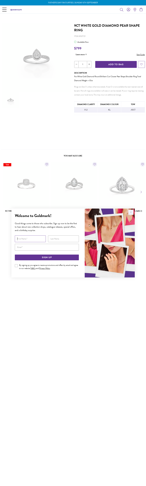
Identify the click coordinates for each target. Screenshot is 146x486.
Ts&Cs (33, 268)
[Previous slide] (4, 191)
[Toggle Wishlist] (46, 164)
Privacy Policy (44, 268)
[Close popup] (130, 212)
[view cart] (141, 9)
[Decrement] (76, 64)
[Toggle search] (122, 9)
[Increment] (89, 64)
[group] (73, 2)
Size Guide (141, 54)
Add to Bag (115, 64)
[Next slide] (141, 191)
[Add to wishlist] (141, 64)
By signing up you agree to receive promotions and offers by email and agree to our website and (48, 267)
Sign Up (47, 257)
